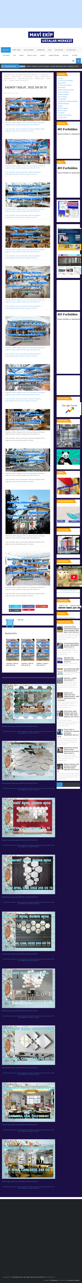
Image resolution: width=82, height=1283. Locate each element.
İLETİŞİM (74, 55)
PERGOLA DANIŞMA (63, 92)
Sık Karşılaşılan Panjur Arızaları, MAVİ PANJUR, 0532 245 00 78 (71, 645)
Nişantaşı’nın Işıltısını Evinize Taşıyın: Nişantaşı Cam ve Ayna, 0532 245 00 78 (71, 750)
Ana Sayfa (60, 78)
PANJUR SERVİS (62, 83)
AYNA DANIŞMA (62, 97)
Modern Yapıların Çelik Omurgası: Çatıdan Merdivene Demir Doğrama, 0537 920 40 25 (68, 767)
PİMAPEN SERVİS (62, 117)
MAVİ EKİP (65, 55)
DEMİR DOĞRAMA (54, 55)
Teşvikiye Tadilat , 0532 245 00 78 (27, 664)
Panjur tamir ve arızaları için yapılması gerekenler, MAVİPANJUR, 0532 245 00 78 (68, 733)
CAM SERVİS (61, 113)
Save (29, 609)
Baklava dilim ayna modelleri (39, 66)
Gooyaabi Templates (74, 1280)
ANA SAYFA (6, 50)
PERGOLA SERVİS (62, 110)
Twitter (16, 606)
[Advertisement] (25, 14)
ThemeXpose (54, 1280)
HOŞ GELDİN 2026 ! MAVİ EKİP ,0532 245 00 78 (71, 670)
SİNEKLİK (42, 55)
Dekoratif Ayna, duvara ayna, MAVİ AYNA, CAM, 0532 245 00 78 (20, 726)
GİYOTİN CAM (59, 50)
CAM (14, 55)
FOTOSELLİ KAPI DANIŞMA (65, 80)
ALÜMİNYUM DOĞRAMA (65, 115)
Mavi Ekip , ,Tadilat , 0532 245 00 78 (70, 679)
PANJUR (21, 55)
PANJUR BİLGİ (61, 87)
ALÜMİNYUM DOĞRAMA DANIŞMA (68, 101)
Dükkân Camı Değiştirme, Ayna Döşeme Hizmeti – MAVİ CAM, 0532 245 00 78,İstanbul (68, 696)
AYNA (49, 50)
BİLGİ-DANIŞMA (29, 50)
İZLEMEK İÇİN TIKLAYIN (68, 590)
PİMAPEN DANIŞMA (63, 103)
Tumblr (16, 610)
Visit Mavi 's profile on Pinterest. (66, 617)
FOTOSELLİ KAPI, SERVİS (64, 85)
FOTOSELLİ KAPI (71, 50)
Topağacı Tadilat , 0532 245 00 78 (12, 664)
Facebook (30, 606)
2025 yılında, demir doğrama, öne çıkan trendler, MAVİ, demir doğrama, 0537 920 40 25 (68, 714)
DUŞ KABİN (6, 55)
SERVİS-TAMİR (16, 50)
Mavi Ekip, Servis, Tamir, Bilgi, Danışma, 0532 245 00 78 (28, 1277)
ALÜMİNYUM (40, 50)
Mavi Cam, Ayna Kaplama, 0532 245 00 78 (68, 592)
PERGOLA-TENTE (32, 55)
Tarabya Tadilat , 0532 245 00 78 (43, 664)
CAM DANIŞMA (62, 99)
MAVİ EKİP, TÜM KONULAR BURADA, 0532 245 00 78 (71, 659)
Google (43, 606)
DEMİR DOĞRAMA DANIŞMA (66, 90)
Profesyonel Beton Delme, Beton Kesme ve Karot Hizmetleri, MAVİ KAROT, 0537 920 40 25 (71, 629)
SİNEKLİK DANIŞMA (63, 94)
